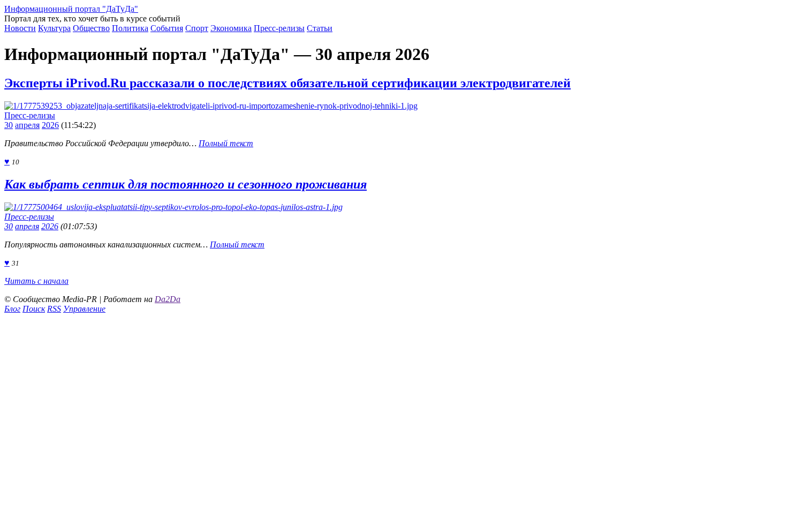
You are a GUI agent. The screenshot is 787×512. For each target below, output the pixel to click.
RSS (54, 308)
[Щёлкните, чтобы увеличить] (211, 105)
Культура (54, 28)
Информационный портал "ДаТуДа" (71, 8)
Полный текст (226, 143)
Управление (84, 308)
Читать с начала (36, 280)
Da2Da (167, 299)
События (166, 28)
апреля (27, 125)
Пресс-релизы (279, 28)
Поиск (33, 308)
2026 (50, 125)
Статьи (319, 28)
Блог (12, 308)
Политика (130, 28)
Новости (20, 28)
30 (8, 125)
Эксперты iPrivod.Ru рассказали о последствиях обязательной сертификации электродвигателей (287, 83)
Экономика (231, 28)
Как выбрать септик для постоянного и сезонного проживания (185, 184)
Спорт (196, 28)
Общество (91, 28)
